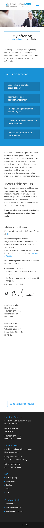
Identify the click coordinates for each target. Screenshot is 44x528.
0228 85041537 (14, 464)
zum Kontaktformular (22, 403)
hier (9, 234)
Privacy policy (11, 477)
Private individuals (13, 507)
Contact (9, 485)
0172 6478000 (15, 439)
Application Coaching (14, 511)
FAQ (7, 489)
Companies (10, 504)
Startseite (11, 39)
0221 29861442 (14, 436)
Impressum (10, 481)
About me (21, 39)
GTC (7, 492)
